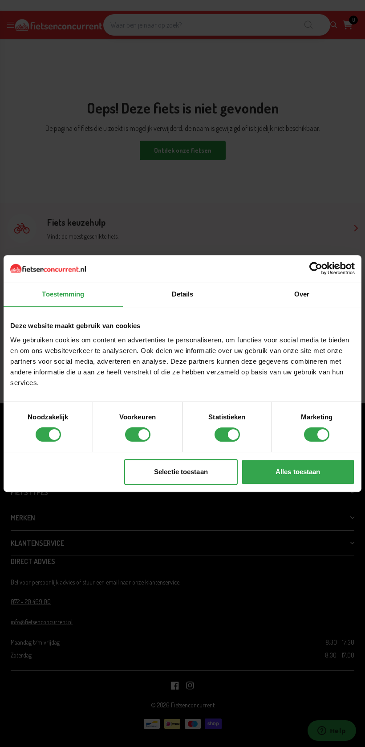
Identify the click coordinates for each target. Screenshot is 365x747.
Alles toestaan (298, 471)
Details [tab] (183, 294)
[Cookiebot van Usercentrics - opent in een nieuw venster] (316, 268)
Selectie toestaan (181, 471)
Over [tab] (301, 294)
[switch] (137, 434)
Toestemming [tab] (63, 294)
